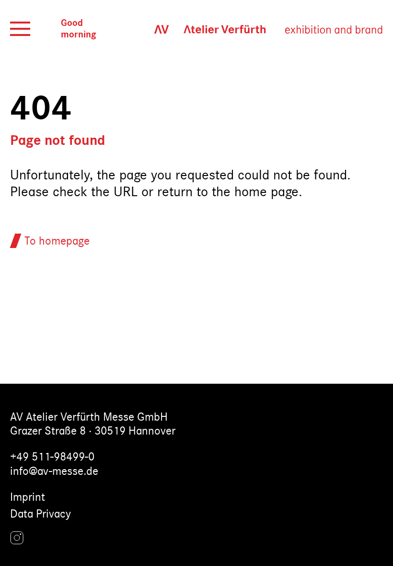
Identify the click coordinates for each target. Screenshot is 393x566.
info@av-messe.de (54, 471)
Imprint (27, 497)
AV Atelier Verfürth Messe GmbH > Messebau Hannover (258, 29)
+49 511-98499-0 (52, 457)
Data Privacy (40, 514)
